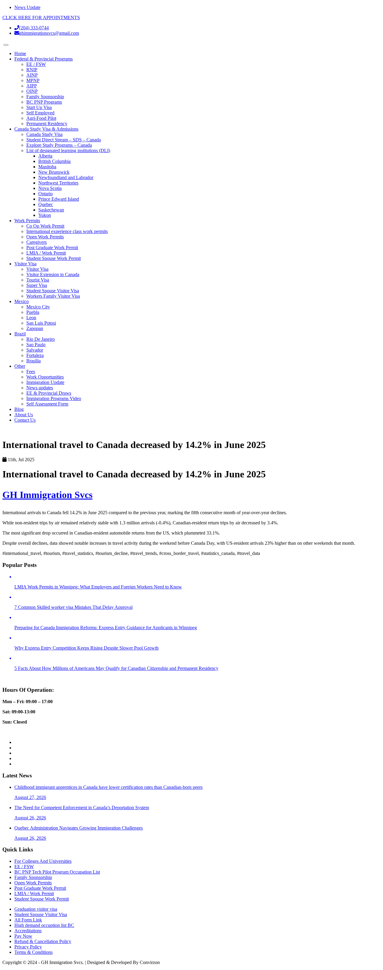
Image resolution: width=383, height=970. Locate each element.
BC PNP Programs (44, 102)
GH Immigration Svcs (47, 494)
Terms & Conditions (33, 952)
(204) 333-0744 (34, 27)
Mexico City (38, 306)
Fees (30, 371)
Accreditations (28, 930)
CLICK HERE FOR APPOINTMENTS (41, 17)
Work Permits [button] (27, 220)
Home (20, 53)
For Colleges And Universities (43, 861)
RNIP (31, 69)
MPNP (32, 80)
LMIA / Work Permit (46, 252)
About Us (23, 414)
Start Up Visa (39, 107)
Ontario (45, 193)
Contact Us (25, 420)
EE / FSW (36, 64)
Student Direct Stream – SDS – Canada (63, 139)
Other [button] (19, 366)
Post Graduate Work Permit (52, 247)
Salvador (34, 349)
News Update (27, 7)
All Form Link (28, 919)
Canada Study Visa (44, 134)
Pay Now (23, 936)
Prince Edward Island (58, 199)
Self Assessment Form (47, 403)
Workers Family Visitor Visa (53, 296)
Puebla (32, 312)
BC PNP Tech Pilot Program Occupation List (57, 871)
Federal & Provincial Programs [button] (43, 58)
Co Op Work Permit (45, 225)
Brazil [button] (20, 333)
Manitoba (47, 166)
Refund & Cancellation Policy (42, 941)
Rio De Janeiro (40, 339)
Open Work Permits (45, 236)
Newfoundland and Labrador (65, 177)
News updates (39, 387)
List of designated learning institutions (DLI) (68, 150)
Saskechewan (51, 209)
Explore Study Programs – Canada (59, 145)
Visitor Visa (37, 269)
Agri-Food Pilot (41, 118)
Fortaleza (35, 355)
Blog (19, 409)
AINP (32, 75)
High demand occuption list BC (44, 925)
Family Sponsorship (45, 96)
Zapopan (34, 328)
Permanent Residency (46, 123)
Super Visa (36, 285)
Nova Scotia (50, 188)
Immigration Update (45, 382)
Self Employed (40, 112)
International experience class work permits (67, 231)
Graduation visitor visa (35, 909)
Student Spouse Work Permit (53, 258)
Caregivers (36, 242)
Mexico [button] (21, 301)
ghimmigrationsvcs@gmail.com (49, 33)
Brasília (33, 360)
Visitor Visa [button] (25, 263)
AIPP (31, 85)
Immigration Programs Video (53, 398)
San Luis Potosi (41, 323)
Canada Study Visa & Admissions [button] (46, 128)
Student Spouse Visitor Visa (52, 290)
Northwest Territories (58, 182)
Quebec (45, 204)
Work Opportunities (45, 376)
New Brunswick (53, 172)
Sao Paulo (35, 344)
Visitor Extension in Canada (52, 274)
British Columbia (54, 161)
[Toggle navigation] (6, 45)
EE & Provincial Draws (48, 393)
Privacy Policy (28, 946)
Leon (31, 317)
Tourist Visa (37, 279)
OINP (32, 91)
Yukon (44, 215)
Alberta (45, 155)
